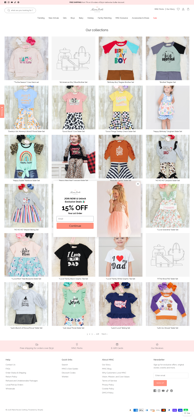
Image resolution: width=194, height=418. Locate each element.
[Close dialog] (138, 184)
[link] (75, 192)
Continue (75, 225)
